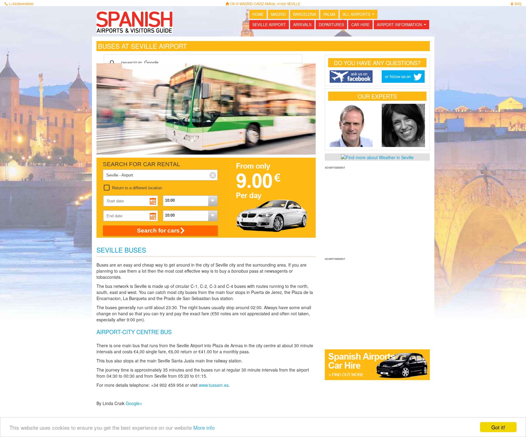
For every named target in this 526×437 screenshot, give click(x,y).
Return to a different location (137, 188)
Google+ (134, 403)
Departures (331, 24)
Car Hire (360, 24)
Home (258, 14)
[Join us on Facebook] (351, 76)
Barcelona (304, 14)
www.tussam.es (214, 385)
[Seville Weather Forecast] (377, 157)
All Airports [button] (360, 15)
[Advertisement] (377, 212)
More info (204, 427)
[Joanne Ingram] (403, 125)
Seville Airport (269, 24)
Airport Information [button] (403, 25)
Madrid (278, 14)
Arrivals (302, 24)
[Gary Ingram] (351, 125)
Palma (329, 14)
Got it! (498, 427)
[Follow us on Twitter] (403, 76)
